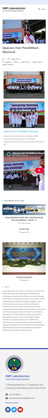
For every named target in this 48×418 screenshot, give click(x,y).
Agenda (8, 62)
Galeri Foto (25, 62)
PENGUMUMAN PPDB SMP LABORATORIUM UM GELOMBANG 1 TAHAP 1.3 (24, 218)
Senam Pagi (24, 229)
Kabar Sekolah (7, 64)
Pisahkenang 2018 (24, 277)
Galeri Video (37, 62)
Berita (16, 62)
